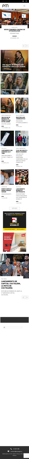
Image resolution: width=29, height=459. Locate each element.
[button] (24, 46)
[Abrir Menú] (24, 5)
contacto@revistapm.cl (16, 451)
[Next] (26, 297)
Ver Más (14, 208)
